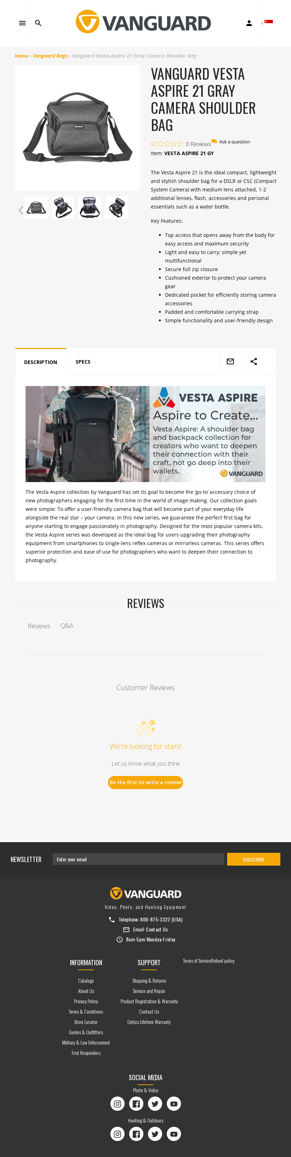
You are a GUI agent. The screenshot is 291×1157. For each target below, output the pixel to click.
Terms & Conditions (86, 1011)
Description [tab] (40, 362)
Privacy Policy (86, 1001)
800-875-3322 (155, 919)
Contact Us (157, 929)
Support (149, 962)
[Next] (133, 210)
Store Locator (86, 1021)
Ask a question (234, 142)
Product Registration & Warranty (149, 1001)
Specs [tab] (83, 361)
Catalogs (86, 980)
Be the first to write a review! (146, 782)
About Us (86, 990)
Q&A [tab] (66, 625)
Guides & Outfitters (86, 1032)
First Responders (86, 1052)
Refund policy (223, 960)
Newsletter (26, 859)
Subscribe (254, 859)
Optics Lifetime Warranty (149, 1021)
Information (86, 962)
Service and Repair (149, 990)
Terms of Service (197, 960)
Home (21, 55)
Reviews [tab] (39, 626)
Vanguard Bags (50, 55)
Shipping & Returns (149, 980)
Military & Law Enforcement (86, 1042)
